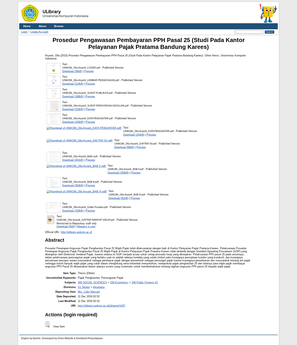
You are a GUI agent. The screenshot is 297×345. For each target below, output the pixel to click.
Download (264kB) (72, 185)
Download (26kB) (72, 71)
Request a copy (86, 226)
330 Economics (119, 282)
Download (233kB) (72, 109)
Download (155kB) (72, 121)
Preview (89, 71)
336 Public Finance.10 (145, 282)
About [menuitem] (42, 26)
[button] (47, 324)
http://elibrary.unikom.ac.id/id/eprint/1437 (101, 305)
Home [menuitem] (27, 26)
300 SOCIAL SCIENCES (92, 282)
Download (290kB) (118, 172)
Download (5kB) (66, 226)
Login (24, 31)
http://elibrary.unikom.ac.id (76, 232)
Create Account (39, 31)
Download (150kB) (72, 210)
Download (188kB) (72, 96)
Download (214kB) (72, 83)
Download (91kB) (118, 198)
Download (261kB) (72, 159)
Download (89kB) (124, 147)
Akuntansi (99, 287)
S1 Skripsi (84, 287)
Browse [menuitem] (58, 26)
